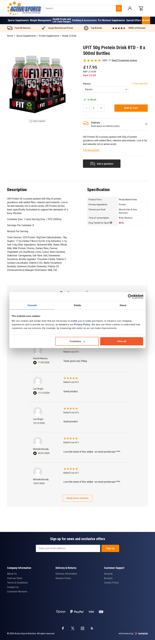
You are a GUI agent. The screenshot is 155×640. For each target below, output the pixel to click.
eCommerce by (130, 633)
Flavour (87, 83)
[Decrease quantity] (86, 108)
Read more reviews (77, 498)
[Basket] (141, 8)
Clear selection (141, 83)
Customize (75, 341)
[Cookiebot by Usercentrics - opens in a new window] (130, 296)
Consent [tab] (32, 305)
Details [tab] (77, 305)
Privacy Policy (82, 324)
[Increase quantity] (101, 108)
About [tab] (123, 305)
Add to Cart (131, 107)
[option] (37, 84)
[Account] (130, 8)
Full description (91, 150)
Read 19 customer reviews (124, 60)
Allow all (121, 341)
